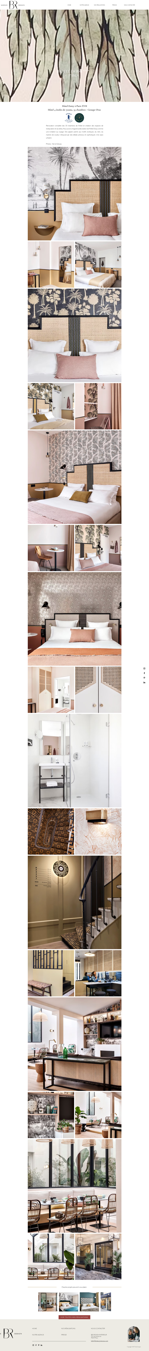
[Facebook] (144, 673)
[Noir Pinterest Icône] (144, 678)
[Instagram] (144, 668)
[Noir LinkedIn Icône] (144, 682)
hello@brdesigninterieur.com (99, 1341)
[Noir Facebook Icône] (36, 1345)
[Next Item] (107, 1302)
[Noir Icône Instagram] (33, 1345)
